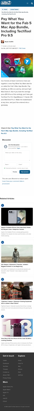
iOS (4, 395)
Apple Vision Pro (8, 387)
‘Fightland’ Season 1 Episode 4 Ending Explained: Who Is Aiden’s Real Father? (16, 302)
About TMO (6, 375)
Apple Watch (6, 390)
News (19, 360)
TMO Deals (22, 48)
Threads (5, 369)
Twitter (5, 360)
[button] (27, 3)
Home (5, 9)
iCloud (5, 401)
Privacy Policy (7, 378)
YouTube (5, 366)
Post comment (24, 172)
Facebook (6, 363)
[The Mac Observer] (6, 3)
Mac (19, 366)
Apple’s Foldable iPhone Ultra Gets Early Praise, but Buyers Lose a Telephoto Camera (16, 228)
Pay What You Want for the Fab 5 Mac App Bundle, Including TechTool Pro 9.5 (17, 131)
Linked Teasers (14, 9)
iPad (19, 372)
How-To (20, 363)
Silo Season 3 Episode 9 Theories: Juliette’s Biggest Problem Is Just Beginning (14, 265)
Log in (18, 148)
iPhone (20, 369)
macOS (5, 398)
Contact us (6, 372)
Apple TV (6, 392)
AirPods (20, 375)
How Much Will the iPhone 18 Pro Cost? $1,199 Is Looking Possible (16, 339)
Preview (15, 172)
